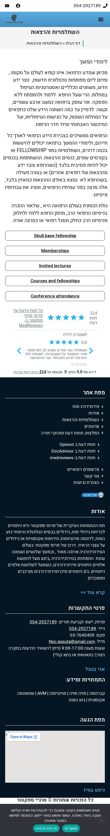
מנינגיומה (57, 693)
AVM (41, 693)
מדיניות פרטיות (46, 828)
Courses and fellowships (55, 281)
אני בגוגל (95, 669)
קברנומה (96, 693)
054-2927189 (43, 622)
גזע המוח (77, 700)
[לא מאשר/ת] (101, 819)
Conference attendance (55, 296)
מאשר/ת (71, 828)
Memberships (55, 251)
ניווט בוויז (94, 790)
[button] (100, 19)
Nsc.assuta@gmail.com (72, 641)
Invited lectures (55, 266)
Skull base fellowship (55, 236)
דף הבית (73, 43)
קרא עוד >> (93, 592)
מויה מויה (77, 693)
